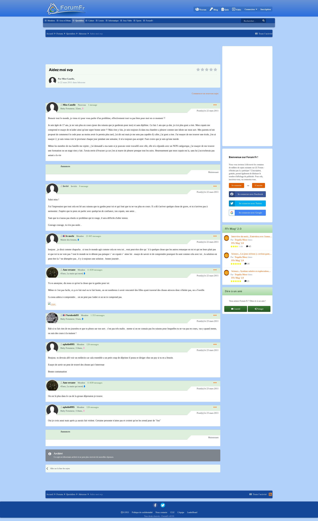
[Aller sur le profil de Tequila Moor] (226, 238)
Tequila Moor (241, 240)
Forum (202, 9)
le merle (70, 236)
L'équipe (181, 512)
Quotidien (79, 21)
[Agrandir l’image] (52, 304)
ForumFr (149, 21)
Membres (51, 21)
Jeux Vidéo (127, 21)
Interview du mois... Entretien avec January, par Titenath (251, 236)
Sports (138, 21)
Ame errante (69, 269)
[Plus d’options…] (215, 105)
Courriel (236, 309)
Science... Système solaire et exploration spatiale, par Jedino (249, 271)
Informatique (113, 21)
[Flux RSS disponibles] (270, 494)
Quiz (226, 9)
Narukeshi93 (72, 315)
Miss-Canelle (68, 79)
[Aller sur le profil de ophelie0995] (52, 347)
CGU (172, 512)
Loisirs (101, 21)
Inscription (266, 9)
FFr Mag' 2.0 (237, 243)
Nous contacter (161, 512)
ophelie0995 (69, 344)
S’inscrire (258, 185)
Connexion (250, 9)
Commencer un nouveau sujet (205, 93)
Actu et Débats (65, 21)
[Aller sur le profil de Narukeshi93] (52, 318)
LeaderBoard (192, 512)
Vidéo (238, 9)
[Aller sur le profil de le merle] (52, 239)
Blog (215, 9)
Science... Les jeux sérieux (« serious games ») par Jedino (251, 254)
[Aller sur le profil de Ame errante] (52, 273)
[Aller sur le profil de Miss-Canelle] (52, 80)
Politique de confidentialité (142, 512)
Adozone (81, 82)
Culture (91, 21)
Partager (260, 309)
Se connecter (236, 185)
